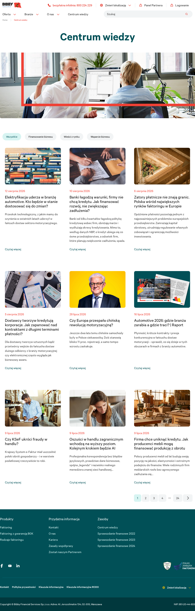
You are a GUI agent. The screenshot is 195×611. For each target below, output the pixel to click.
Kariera (53, 540)
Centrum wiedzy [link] (20, 20)
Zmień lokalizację (115, 5)
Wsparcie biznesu (100, 136)
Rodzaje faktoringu (12, 540)
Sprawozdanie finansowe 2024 (116, 546)
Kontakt (54, 527)
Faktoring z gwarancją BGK (16, 533)
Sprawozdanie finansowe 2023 (116, 540)
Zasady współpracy (61, 546)
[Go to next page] (188, 498)
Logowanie (182, 5)
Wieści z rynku (72, 136)
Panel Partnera (153, 5)
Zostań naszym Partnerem (65, 552)
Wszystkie (11, 136)
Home (4, 20)
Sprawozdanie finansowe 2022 (116, 533)
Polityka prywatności (24, 587)
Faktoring (6, 527)
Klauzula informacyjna (51, 587)
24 (177, 498)
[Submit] (186, 14)
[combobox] (148, 14)
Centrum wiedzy (78, 14)
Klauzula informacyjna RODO (83, 587)
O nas (52, 533)
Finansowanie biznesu (41, 136)
